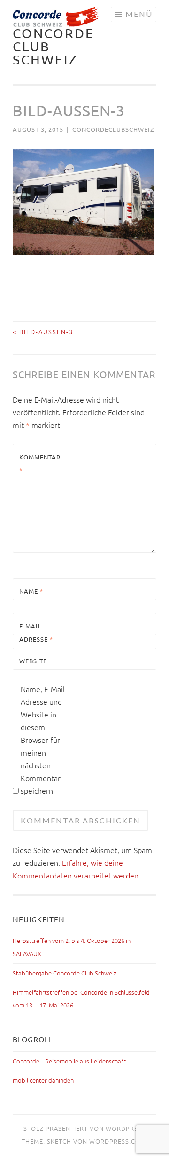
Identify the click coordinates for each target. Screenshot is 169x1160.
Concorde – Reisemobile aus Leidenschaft (69, 1060)
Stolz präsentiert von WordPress (84, 1128)
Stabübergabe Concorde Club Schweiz (64, 972)
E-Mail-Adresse (36, 632)
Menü (139, 13)
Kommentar (40, 463)
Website (33, 661)
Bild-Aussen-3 (43, 331)
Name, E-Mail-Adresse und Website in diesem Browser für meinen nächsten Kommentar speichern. (44, 740)
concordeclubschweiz (113, 129)
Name (31, 591)
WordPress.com (117, 1140)
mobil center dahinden (43, 1080)
